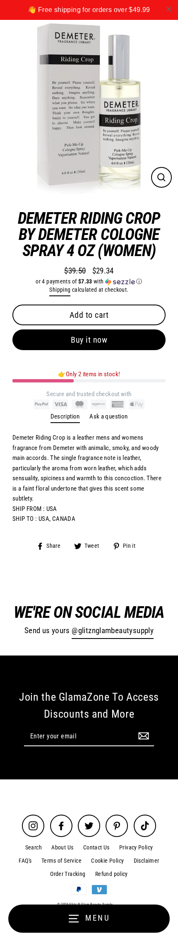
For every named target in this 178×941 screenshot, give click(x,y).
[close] (168, 9)
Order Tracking (67, 874)
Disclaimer (146, 860)
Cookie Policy (107, 860)
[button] (89, 281)
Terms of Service (61, 860)
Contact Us (96, 847)
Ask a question (108, 416)
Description (65, 416)
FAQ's (25, 860)
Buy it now (89, 340)
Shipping (59, 289)
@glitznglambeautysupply (113, 630)
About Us (62, 847)
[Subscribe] (142, 736)
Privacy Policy (136, 847)
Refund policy (111, 874)
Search (33, 847)
